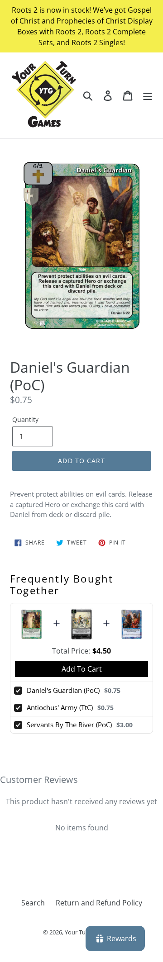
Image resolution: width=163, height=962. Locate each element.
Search (33, 903)
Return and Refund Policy (99, 903)
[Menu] (148, 95)
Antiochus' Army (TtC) (60, 707)
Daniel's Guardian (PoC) (63, 690)
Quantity (25, 419)
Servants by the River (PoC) (69, 724)
